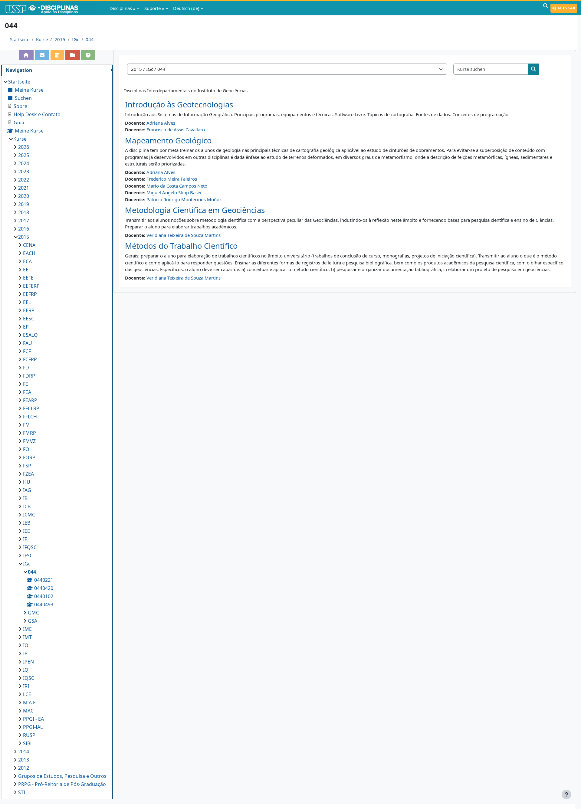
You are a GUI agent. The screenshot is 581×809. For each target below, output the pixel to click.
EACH (29, 253)
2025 (23, 155)
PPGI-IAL (33, 727)
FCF (27, 351)
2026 (23, 147)
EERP (28, 310)
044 (90, 39)
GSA (32, 620)
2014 (23, 751)
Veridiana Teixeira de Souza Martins (183, 235)
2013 (23, 759)
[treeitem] (57, 437)
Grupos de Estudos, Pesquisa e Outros (62, 776)
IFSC (28, 555)
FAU (27, 343)
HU (26, 482)
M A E (29, 702)
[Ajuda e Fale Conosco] (88, 55)
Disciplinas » (123, 8)
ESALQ (30, 335)
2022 (23, 179)
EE (25, 269)
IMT (27, 637)
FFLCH (30, 416)
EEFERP (31, 286)
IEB (26, 522)
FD (26, 367)
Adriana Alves (160, 123)
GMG (34, 612)
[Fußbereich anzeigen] (566, 794)
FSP (27, 465)
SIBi (27, 743)
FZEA (28, 473)
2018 (23, 212)
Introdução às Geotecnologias (179, 104)
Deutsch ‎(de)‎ (186, 8)
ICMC (29, 514)
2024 (23, 163)
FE (25, 384)
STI (21, 792)
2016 (23, 228)
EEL (27, 302)
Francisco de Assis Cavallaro (175, 129)
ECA (27, 261)
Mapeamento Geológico (168, 140)
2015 (59, 39)
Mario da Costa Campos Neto (176, 186)
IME (27, 629)
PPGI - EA (33, 719)
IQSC (28, 678)
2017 (23, 220)
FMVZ (29, 441)
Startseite (19, 39)
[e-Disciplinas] (51, 8)
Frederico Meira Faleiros (171, 179)
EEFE (28, 277)
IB (25, 498)
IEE (26, 531)
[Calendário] (57, 55)
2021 (23, 188)
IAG (27, 490)
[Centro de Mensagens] (42, 55)
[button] (545, 8)
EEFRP (30, 294)
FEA (27, 392)
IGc (75, 39)
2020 (23, 196)
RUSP (29, 735)
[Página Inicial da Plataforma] (26, 55)
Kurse (42, 39)
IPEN (28, 661)
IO (25, 645)
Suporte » (154, 8)
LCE (27, 694)
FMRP (29, 433)
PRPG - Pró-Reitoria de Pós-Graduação (62, 784)
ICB (27, 506)
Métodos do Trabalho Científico (181, 246)
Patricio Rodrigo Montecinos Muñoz (184, 199)
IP (25, 653)
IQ (25, 670)
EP (26, 326)
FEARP (30, 400)
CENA (29, 245)
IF (25, 539)
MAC (28, 710)
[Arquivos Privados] (72, 55)
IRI (26, 686)
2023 (23, 171)
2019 (23, 204)
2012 (23, 768)
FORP (29, 457)
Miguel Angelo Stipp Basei (173, 192)
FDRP (29, 375)
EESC (28, 318)
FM (26, 424)
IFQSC (30, 547)
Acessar (566, 8)
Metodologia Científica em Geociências (195, 210)
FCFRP (30, 359)
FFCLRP (31, 408)
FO (26, 449)
